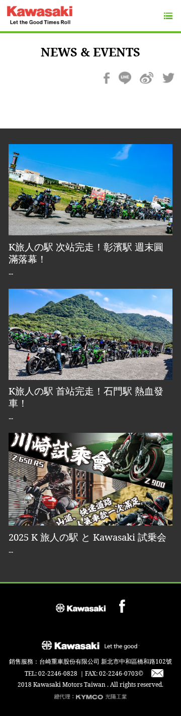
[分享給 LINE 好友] (125, 78)
